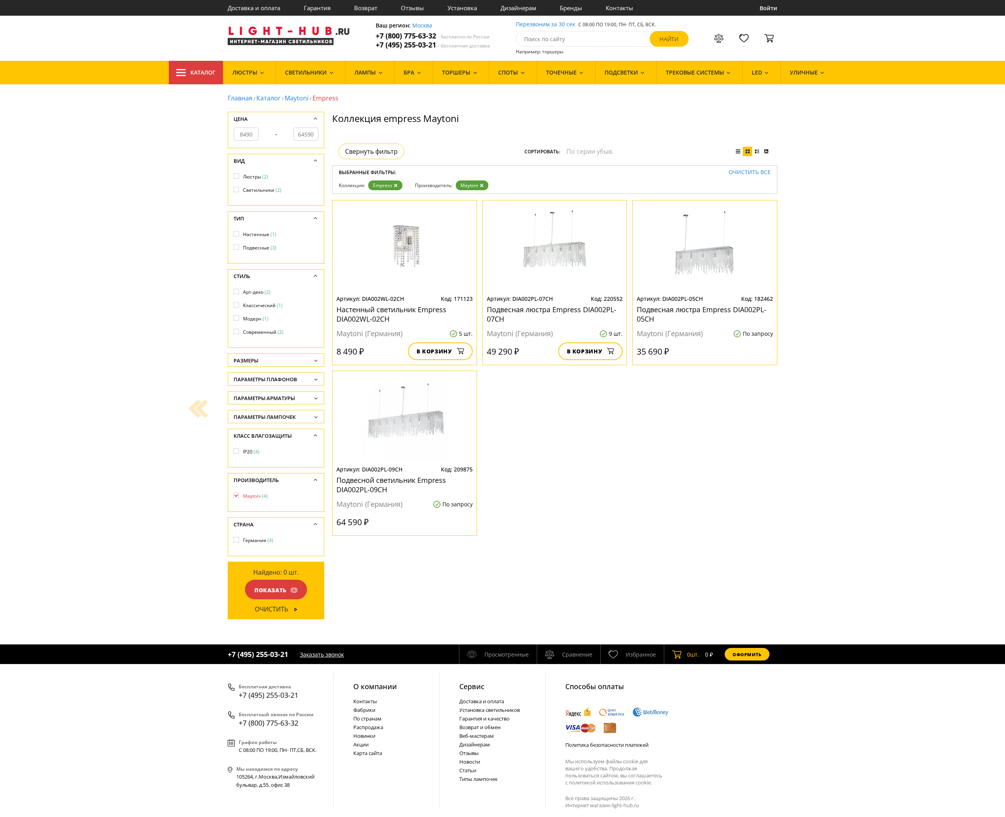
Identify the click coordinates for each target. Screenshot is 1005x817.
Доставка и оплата (254, 8)
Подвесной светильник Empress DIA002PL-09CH (391, 484)
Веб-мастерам (476, 735)
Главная (240, 98)
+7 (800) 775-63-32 (433, 35)
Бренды (571, 8)
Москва (422, 25)
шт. (693, 654)
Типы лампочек (478, 778)
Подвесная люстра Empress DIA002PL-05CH (701, 314)
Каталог (203, 72)
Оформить (747, 654)
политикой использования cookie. (610, 782)
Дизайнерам (518, 8)
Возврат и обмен (480, 727)
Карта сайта (367, 753)
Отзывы (412, 8)
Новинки (364, 735)
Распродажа (368, 727)
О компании (375, 686)
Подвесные (259, 247)
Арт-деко (256, 292)
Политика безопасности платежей (607, 744)
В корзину (434, 351)
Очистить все (750, 172)
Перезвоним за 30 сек (545, 24)
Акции (361, 744)
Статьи (467, 770)
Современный (263, 332)
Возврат (365, 8)
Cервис (471, 686)
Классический (263, 305)
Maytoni (297, 98)
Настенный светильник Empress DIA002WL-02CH (391, 314)
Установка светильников (489, 709)
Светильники (262, 190)
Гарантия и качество (484, 718)
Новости (469, 761)
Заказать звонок (322, 654)
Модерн (256, 318)
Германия (258, 540)
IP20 (251, 451)
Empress (382, 185)
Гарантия (317, 8)
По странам (367, 718)
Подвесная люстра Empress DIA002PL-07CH (551, 314)
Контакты (619, 8)
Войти (768, 8)
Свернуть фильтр (371, 151)
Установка (462, 8)
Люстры (255, 176)
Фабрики (364, 709)
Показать (270, 590)
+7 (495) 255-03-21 (433, 44)
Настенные (259, 234)
